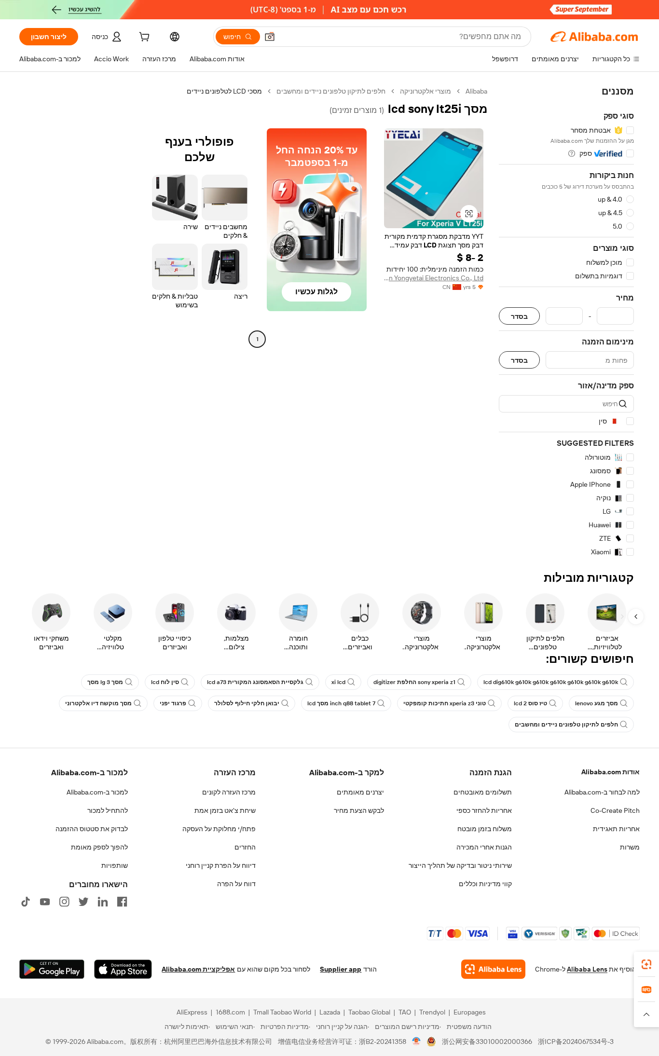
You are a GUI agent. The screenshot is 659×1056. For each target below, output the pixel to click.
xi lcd (338, 682)
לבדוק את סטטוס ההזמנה (91, 829)
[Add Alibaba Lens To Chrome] (493, 969)
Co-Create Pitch (615, 810)
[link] (646, 964)
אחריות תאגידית (616, 829)
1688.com (230, 1012)
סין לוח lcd (165, 682)
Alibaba (476, 91)
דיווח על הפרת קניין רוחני (221, 865)
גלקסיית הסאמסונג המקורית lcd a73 (255, 682)
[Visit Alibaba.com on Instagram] (64, 901)
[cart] (143, 38)
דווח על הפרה (236, 884)
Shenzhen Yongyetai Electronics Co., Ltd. (434, 278)
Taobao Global (369, 1012)
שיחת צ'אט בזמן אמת (225, 810)
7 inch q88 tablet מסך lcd (341, 703)
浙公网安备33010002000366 (487, 1041)
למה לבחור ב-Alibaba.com (602, 792)
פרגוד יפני (173, 703)
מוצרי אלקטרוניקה (425, 91)
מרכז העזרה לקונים (229, 792)
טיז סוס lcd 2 (530, 703)
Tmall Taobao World (282, 1012)
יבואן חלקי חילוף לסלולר (246, 703)
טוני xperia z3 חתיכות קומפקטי (444, 703)
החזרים (245, 847)
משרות (630, 847)
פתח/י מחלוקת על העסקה (219, 829)
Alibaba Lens (587, 969)
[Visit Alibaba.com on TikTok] (25, 901)
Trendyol (432, 1012)
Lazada (329, 1012)
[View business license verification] (416, 1041)
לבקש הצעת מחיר (359, 810)
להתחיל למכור (107, 810)
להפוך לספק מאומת (99, 847)
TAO (404, 1012)
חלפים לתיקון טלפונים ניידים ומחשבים (330, 91)
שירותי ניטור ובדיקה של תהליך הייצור (460, 865)
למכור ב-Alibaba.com (97, 792)
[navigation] (566, 321)
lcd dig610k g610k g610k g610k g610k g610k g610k (550, 682)
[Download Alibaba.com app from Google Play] (51, 969)
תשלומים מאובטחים (482, 792)
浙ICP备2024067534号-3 (576, 1041)
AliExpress (192, 1012)
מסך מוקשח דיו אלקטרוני (98, 703)
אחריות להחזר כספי (484, 810)
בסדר (519, 316)
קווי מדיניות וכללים (485, 884)
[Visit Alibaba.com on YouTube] (45, 901)
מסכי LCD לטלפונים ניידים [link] (224, 91)
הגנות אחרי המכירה (484, 847)
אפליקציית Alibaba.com (198, 969)
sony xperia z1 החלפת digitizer (414, 682)
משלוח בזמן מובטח (484, 829)
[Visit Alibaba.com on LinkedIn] (103, 901)
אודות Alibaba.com (610, 772)
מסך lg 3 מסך (105, 682)
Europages (469, 1012)
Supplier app (340, 969)
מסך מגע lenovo (596, 703)
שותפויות (114, 865)
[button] (269, 36)
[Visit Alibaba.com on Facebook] (122, 901)
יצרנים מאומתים (360, 792)
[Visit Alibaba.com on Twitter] (83, 901)
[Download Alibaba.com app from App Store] (123, 969)
